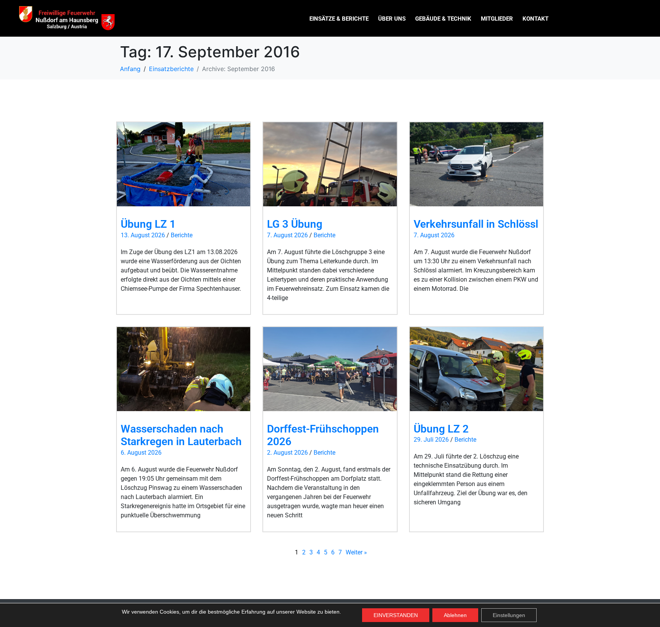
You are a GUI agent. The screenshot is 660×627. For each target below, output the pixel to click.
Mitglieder (497, 18)
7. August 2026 (287, 235)
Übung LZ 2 (441, 429)
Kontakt (535, 18)
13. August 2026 (143, 235)
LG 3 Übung (294, 224)
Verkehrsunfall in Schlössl (476, 224)
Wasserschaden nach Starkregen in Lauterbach (181, 435)
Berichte (181, 235)
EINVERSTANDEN (396, 615)
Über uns (392, 18)
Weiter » (356, 552)
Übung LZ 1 (148, 224)
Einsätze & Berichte (339, 18)
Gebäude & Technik (443, 18)
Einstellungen (509, 615)
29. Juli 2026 (431, 439)
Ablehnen (455, 615)
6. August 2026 (141, 452)
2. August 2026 (287, 452)
